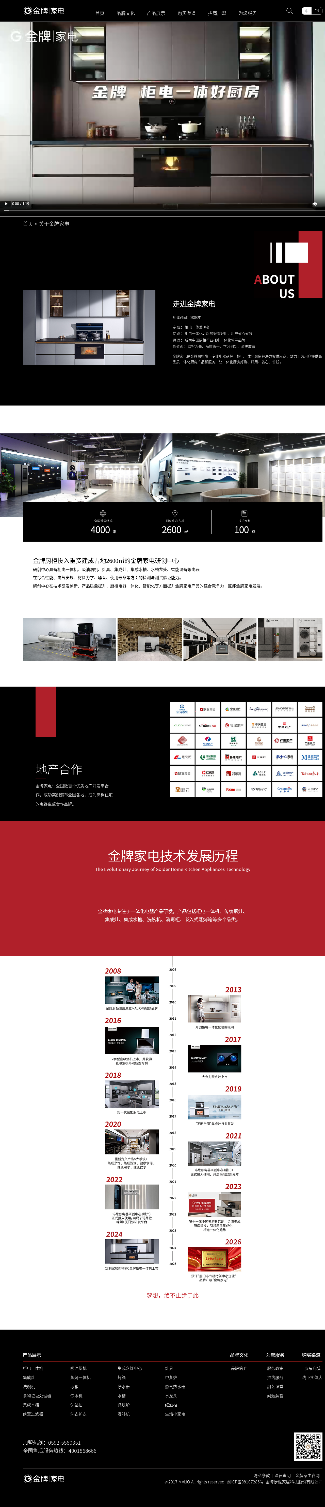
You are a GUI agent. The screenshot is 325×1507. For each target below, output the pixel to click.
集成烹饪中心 (130, 1368)
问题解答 (275, 1396)
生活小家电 (175, 1414)
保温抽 (76, 1405)
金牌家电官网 (307, 1476)
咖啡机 (124, 1414)
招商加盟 (217, 13)
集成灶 (29, 1377)
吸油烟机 (78, 1368)
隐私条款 (262, 1476)
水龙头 (171, 1396)
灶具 (169, 1368)
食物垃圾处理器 (37, 1396)
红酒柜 (171, 1405)
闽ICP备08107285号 (245, 1482)
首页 (99, 13)
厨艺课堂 (275, 1387)
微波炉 (124, 1405)
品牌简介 (239, 1368)
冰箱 (74, 1387)
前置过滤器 (33, 1414)
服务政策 (275, 1368)
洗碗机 (29, 1387)
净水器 (124, 1387)
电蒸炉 (171, 1377)
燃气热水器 (175, 1387)
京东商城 (312, 1368)
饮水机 (76, 1396)
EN (317, 11)
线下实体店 (312, 1377)
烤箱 (122, 1377)
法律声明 (282, 1476)
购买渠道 (186, 13)
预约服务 (275, 1377)
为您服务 (247, 13)
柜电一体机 (33, 1368)
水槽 (122, 1396)
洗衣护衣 (78, 1414)
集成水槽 (31, 1405)
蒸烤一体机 (80, 1377)
